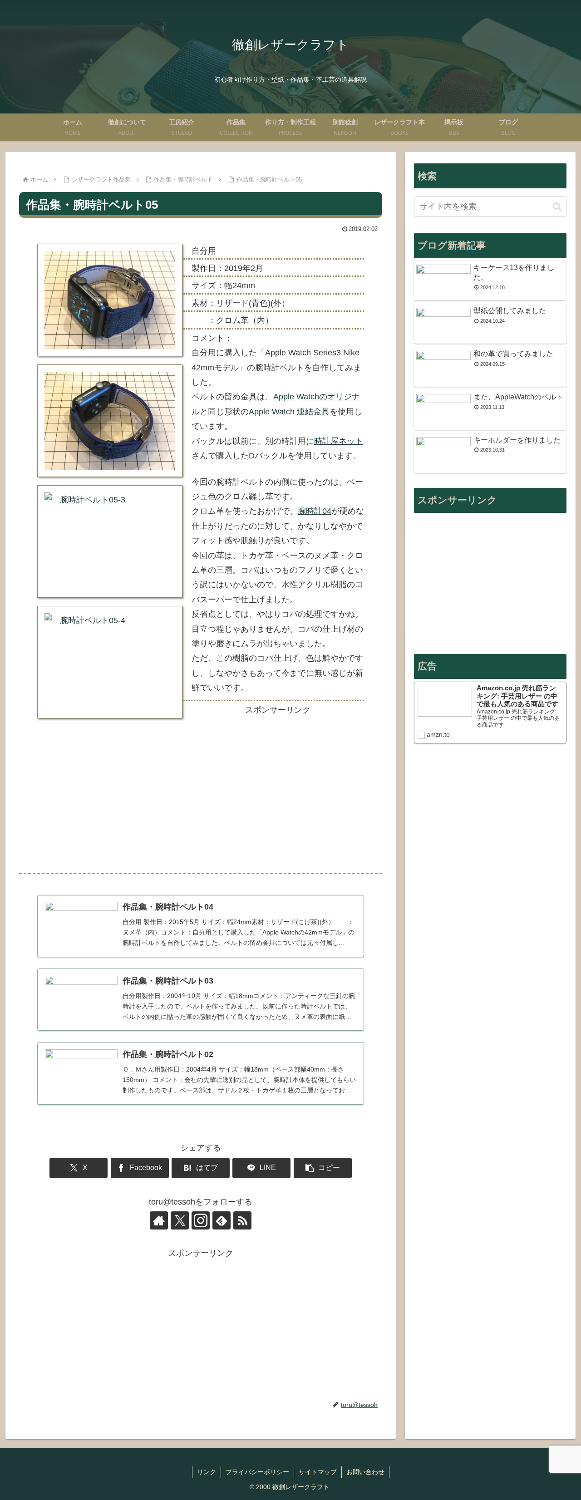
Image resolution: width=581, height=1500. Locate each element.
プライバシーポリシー (257, 1471)
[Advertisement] (278, 789)
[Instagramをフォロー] (201, 1220)
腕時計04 (314, 511)
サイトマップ (318, 1471)
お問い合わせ (365, 1471)
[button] (323, 1168)
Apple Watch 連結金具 (289, 411)
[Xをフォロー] (180, 1220)
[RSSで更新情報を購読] (242, 1220)
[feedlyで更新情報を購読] (221, 1220)
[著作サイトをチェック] (159, 1220)
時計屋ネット (338, 441)
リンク (206, 1471)
